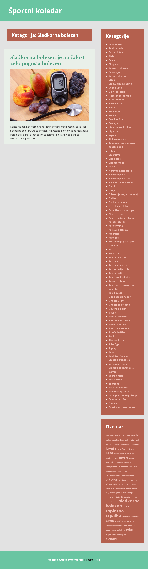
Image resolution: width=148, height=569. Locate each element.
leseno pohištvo (120, 453)
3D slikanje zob (112, 436)
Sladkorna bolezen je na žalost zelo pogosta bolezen (47, 60)
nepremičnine (117, 466)
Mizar (112, 166)
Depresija (114, 72)
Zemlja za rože (117, 399)
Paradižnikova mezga (121, 210)
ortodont (113, 479)
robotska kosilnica (113, 497)
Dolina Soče (115, 87)
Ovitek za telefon (119, 206)
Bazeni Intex (116, 52)
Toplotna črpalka (118, 356)
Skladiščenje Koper (120, 296)
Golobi (112, 115)
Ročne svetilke (117, 281)
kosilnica (135, 444)
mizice (115, 458)
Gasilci (112, 107)
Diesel (112, 79)
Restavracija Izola (119, 269)
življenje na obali (123, 535)
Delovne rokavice (118, 68)
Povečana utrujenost (129, 488)
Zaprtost (114, 383)
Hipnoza (113, 131)
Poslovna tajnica (118, 229)
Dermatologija (117, 76)
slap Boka (126, 507)
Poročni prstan (117, 221)
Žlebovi (113, 403)
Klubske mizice (117, 139)
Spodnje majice (117, 324)
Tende (112, 352)
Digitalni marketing (120, 83)
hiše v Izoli (135, 440)
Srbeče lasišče (117, 332)
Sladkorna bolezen (119, 304)
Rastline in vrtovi (118, 265)
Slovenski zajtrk (118, 308)
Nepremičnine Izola (120, 178)
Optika (113, 198)
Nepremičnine (117, 174)
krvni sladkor (116, 448)
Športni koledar (35, 10)
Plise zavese (116, 214)
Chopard (113, 64)
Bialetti (113, 56)
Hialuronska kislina (120, 127)
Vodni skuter (116, 375)
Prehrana (114, 233)
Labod (112, 151)
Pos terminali (116, 225)
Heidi (98, 559)
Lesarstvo (114, 154)
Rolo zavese (115, 293)
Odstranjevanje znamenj (123, 194)
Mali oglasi (115, 158)
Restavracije (116, 273)
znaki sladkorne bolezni (115, 530)
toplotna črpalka (115, 513)
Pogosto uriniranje (113, 488)
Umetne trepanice (119, 359)
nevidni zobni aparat (118, 471)
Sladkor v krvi (116, 300)
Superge (113, 348)
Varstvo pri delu (118, 364)
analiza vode (128, 435)
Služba (112, 312)
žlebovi (111, 539)
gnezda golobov (118, 440)
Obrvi (112, 186)
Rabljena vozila (117, 257)
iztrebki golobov (112, 444)
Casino (112, 60)
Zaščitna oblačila (118, 387)
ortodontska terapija (128, 480)
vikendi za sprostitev (130, 516)
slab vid (115, 502)
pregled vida (111, 493)
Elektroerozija (117, 91)
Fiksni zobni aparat (120, 95)
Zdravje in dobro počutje (123, 395)
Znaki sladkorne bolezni (122, 407)
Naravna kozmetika (120, 170)
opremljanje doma (123, 475)
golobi (127, 440)
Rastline (113, 261)
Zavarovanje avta (119, 391)
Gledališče (115, 111)
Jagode (113, 135)
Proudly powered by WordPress (65, 559)
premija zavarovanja (124, 493)
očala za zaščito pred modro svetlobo (121, 484)
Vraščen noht (116, 379)
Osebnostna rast (118, 202)
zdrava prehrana (120, 525)
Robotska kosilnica (119, 277)
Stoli (111, 336)
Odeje (112, 190)
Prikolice (114, 237)
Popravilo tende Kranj (121, 218)
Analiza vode (116, 48)
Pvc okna (114, 253)
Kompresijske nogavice (122, 143)
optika (133, 475)
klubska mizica (125, 444)
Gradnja (113, 123)
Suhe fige (114, 344)
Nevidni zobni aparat (121, 182)
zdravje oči (131, 525)
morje (123, 457)
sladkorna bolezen (123, 503)
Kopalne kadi (116, 146)
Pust (111, 249)
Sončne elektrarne (119, 320)
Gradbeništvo (116, 119)
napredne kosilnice (124, 462)
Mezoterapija (116, 162)
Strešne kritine (117, 340)
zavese (111, 520)
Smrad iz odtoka (118, 316)
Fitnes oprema (117, 99)
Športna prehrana (119, 328)
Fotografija (115, 103)
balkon (108, 440)
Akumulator (116, 44)
